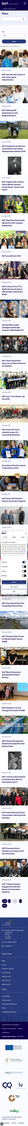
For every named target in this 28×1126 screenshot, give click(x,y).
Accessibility (5, 1123)
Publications (5, 1032)
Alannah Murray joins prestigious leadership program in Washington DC (13, 327)
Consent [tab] (5, 537)
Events (4, 964)
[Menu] (25, 3)
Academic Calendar (8, 968)
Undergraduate (6, 1000)
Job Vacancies (6, 972)
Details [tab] (14, 537)
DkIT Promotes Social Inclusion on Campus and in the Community (13, 851)
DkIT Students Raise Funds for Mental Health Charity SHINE (13, 639)
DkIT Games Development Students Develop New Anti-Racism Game (13, 743)
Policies (20, 1028)
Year (3, 31)
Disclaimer (21, 1123)
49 (15, 901)
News (3, 961)
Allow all (14, 582)
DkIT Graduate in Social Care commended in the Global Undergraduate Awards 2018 (13, 148)
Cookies (13, 1123)
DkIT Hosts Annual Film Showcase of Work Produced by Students (13, 363)
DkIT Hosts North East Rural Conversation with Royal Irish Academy (14, 815)
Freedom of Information (9, 1028)
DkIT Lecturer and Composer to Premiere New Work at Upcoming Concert (13, 779)
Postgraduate (6, 996)
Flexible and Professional (9, 1004)
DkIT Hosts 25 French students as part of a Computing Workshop (11, 432)
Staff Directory (6, 980)
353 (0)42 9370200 (11, 942)
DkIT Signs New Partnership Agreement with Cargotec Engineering (13, 223)
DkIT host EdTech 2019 (11, 256)
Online (4, 1008)
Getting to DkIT (6, 976)
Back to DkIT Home (9, 9)
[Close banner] (25, 533)
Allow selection (14, 586)
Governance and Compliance (10, 1024)
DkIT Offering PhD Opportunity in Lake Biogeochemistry (10, 113)
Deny (14, 591)
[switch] (24, 567)
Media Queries (6, 984)
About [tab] (23, 537)
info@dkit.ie (8, 946)
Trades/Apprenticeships (9, 1012)
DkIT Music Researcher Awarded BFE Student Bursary (11, 674)
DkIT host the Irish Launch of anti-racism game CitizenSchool (13, 77)
